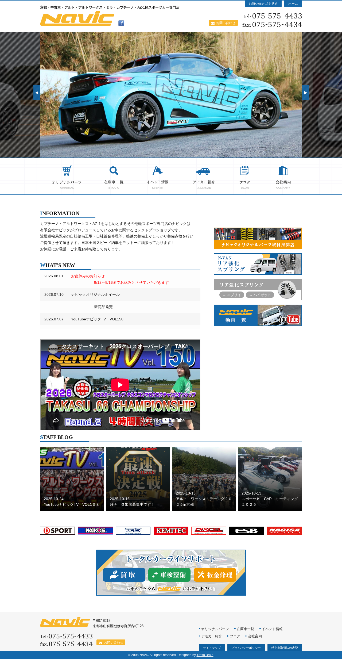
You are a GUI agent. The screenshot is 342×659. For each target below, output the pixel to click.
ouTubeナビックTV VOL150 (98, 319)
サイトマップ (212, 647)
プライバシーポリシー (246, 647)
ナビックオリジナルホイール (95, 294)
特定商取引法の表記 (284, 647)
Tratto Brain (205, 655)
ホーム (293, 4)
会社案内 (255, 636)
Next (305, 92)
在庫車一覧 (245, 629)
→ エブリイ (232, 295)
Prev (36, 92)
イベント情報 (272, 629)
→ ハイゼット (260, 295)
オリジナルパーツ (215, 629)
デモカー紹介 (211, 636)
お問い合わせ (225, 23)
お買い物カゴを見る (263, 4)
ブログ (235, 636)
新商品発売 (92, 307)
